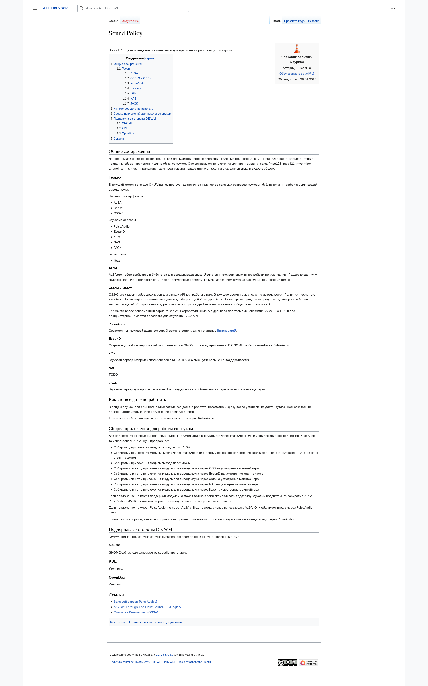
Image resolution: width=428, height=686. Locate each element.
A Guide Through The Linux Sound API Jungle (146, 607)
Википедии (225, 330)
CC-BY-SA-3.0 (164, 654)
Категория (117, 622)
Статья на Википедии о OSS (134, 612)
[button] (393, 8)
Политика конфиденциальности (130, 662)
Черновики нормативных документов (155, 622)
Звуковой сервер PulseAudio (134, 601)
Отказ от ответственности (194, 662)
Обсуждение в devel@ (295, 73)
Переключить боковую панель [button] (36, 10)
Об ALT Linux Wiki (164, 662)
